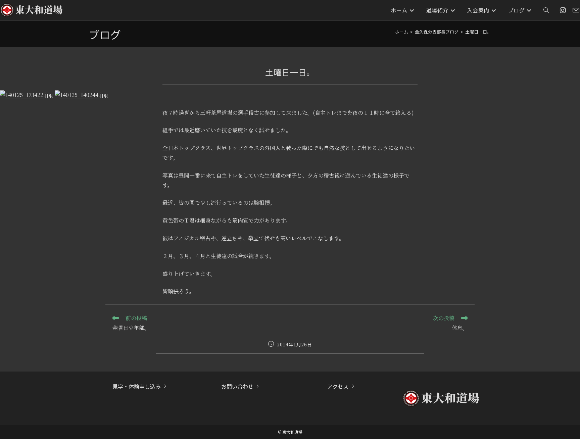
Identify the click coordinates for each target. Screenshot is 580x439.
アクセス (337, 386)
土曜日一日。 (478, 32)
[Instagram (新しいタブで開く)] (563, 10)
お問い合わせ (237, 386)
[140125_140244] (81, 94)
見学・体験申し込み (136, 386)
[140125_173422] (26, 94)
